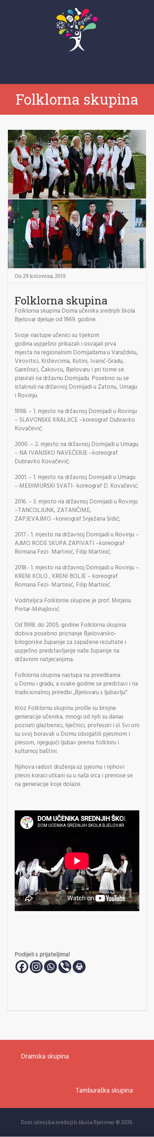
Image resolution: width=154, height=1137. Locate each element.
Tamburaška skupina (104, 1090)
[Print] (79, 966)
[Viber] (64, 966)
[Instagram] (36, 966)
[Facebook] (21, 966)
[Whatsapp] (50, 966)
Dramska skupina (45, 1056)
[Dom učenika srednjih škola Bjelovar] (77, 29)
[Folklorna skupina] (77, 199)
